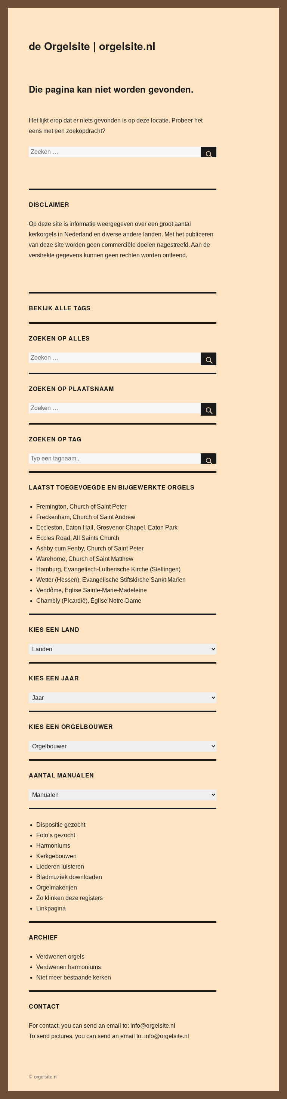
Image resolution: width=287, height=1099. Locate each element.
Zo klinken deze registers (69, 898)
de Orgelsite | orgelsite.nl (92, 45)
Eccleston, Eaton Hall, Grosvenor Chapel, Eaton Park (107, 527)
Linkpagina (51, 908)
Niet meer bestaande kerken (73, 977)
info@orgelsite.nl (152, 1025)
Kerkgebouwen (56, 856)
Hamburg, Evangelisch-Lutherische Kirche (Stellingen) (108, 569)
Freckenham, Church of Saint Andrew (85, 517)
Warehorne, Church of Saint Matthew (84, 559)
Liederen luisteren (60, 866)
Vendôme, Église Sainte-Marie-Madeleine (91, 590)
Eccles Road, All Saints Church (77, 538)
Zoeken (208, 458)
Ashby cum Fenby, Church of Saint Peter (90, 548)
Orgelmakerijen (56, 887)
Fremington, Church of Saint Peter (81, 506)
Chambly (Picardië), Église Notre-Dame (88, 600)
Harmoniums (53, 845)
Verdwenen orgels (60, 956)
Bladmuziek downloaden (69, 877)
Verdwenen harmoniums (68, 967)
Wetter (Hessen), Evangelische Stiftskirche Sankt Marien (111, 580)
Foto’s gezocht (55, 835)
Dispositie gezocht (60, 825)
